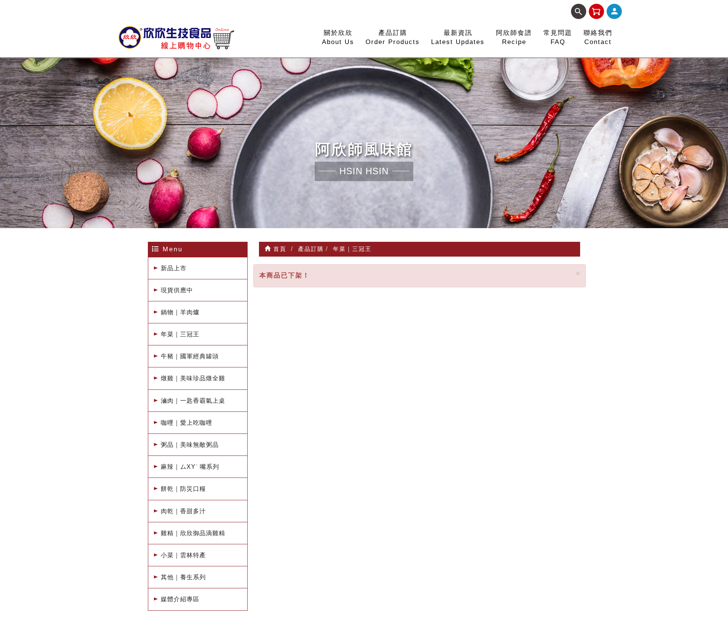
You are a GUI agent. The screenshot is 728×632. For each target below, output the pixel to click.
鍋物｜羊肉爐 (180, 312)
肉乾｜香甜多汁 (183, 511)
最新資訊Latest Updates (458, 37)
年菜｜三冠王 (180, 334)
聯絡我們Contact (598, 37)
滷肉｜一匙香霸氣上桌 (193, 400)
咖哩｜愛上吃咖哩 (186, 422)
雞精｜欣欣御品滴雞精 (193, 533)
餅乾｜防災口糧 (183, 488)
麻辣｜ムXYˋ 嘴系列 (190, 466)
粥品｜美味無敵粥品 (190, 444)
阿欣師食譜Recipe (514, 37)
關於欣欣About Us (338, 37)
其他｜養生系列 (183, 577)
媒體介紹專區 (180, 599)
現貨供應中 (177, 290)
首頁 (278, 249)
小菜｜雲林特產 (183, 555)
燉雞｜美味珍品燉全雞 (193, 378)
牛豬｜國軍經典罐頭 (190, 356)
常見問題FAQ (557, 37)
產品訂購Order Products (393, 37)
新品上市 (174, 268)
